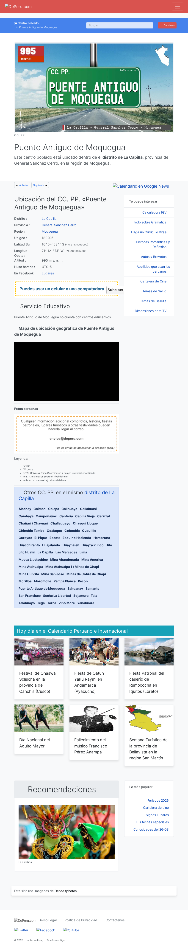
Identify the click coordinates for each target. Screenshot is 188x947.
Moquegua (50, 231)
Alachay (25, 509)
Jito (109, 545)
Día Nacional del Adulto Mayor (34, 742)
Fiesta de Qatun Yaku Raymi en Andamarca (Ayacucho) (89, 682)
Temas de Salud (154, 291)
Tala (94, 596)
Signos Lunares (157, 815)
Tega (41, 603)
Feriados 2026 (158, 800)
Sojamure (80, 596)
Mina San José (52, 574)
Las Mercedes (66, 552)
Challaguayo (60, 523)
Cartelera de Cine (153, 281)
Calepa (53, 509)
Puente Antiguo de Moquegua (42, 588)
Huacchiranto (29, 545)
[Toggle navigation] (177, 7)
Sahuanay (75, 588)
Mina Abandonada (64, 559)
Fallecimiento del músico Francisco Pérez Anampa (90, 745)
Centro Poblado (28, 23)
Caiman (39, 509)
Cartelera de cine (156, 807)
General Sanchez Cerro (59, 225)
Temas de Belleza (153, 301)
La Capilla (49, 218)
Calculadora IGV (154, 212)
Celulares (169, 25)
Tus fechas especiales (152, 822)
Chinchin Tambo (31, 531)
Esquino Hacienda (77, 538)
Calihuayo (69, 509)
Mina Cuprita (29, 574)
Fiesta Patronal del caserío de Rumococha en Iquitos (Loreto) (146, 682)
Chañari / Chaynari (33, 523)
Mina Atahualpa (31, 567)
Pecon (83, 581)
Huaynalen (71, 545)
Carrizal (103, 516)
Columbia (72, 531)
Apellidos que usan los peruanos (153, 269)
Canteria (66, 516)
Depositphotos (66, 891)
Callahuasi (88, 509)
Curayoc (25, 538)
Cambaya (26, 516)
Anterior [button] (23, 185)
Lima (83, 552)
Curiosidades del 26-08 (151, 829)
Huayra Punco (93, 545)
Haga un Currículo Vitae (149, 232)
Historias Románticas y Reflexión (153, 244)
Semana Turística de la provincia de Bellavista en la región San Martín (148, 748)
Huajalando (51, 545)
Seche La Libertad (57, 596)
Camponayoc (46, 516)
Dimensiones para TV (151, 311)
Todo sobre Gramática (150, 222)
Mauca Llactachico (33, 559)
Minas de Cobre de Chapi (86, 574)
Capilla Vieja (85, 516)
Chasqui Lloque (85, 523)
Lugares (48, 273)
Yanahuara (85, 603)
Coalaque (54, 531)
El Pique (40, 538)
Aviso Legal (48, 920)
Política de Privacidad (81, 920)
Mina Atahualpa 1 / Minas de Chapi (72, 567)
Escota (55, 538)
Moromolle (42, 581)
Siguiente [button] (39, 185)
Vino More (66, 603)
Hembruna (102, 538)
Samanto (93, 588)
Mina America (92, 559)
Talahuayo (27, 603)
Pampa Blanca (65, 581)
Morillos (25, 581)
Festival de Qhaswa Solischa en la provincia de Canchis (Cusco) (37, 682)
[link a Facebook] (45, 930)
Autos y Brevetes (154, 257)
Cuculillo (89, 531)
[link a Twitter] (21, 930)
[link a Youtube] (71, 930)
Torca (51, 603)
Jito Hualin (27, 552)
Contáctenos (114, 920)
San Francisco (30, 596)
